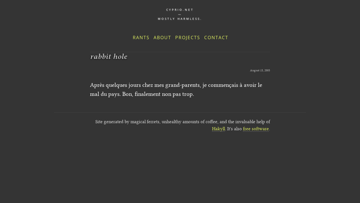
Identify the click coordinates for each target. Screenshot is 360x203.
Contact (216, 37)
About (162, 37)
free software (256, 128)
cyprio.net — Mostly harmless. (180, 14)
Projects (187, 37)
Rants (141, 37)
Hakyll (218, 128)
